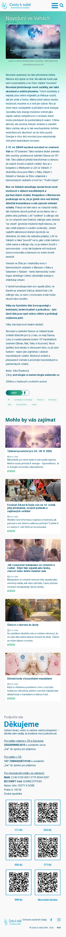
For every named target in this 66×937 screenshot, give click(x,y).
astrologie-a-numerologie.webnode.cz (36, 374)
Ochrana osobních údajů (34, 919)
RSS (59, 928)
